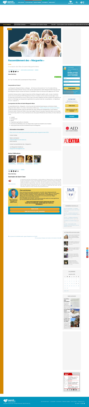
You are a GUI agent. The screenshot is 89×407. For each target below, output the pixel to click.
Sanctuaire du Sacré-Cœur (27, 69)
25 (71, 285)
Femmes (9, 29)
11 (71, 281)
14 (78, 281)
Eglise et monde (37, 2)
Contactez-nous (81, 401)
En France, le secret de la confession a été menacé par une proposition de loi (74, 255)
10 (69, 281)
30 (67, 288)
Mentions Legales (66, 401)
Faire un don (52, 2)
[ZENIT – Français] (10, 2)
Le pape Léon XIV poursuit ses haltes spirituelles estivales (67, 321)
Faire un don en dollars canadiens (35, 211)
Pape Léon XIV (21, 2)
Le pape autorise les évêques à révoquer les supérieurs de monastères (74, 262)
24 (69, 285)
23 (67, 285)
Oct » (68, 290)
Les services (59, 401)
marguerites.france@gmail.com (17, 148)
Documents (45, 2)
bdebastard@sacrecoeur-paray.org (18, 139)
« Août (65, 290)
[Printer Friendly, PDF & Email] (57, 77)
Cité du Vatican (28, 2)
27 (76, 285)
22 (65, 285)
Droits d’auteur (74, 401)
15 (65, 283)
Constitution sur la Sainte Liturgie (20, 24)
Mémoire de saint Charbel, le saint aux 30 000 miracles (74, 248)
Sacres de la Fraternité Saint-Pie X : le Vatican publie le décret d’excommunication (74, 236)
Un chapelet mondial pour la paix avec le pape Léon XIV (74, 242)
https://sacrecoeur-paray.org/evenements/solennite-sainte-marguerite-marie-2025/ (29, 132)
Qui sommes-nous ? (45, 401)
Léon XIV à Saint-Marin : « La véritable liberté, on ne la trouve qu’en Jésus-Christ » (71, 210)
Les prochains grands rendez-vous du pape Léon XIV (67, 312)
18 (71, 283)
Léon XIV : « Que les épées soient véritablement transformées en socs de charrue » (54, 24)
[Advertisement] (44, 13)
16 (67, 283)
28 (78, 285)
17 (69, 283)
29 (65, 288)
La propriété (52, 401)
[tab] (68, 374)
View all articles (12, 184)
